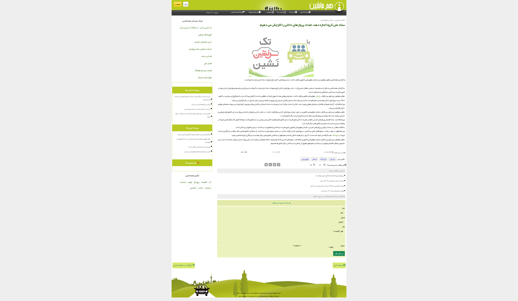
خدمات (183, 182)
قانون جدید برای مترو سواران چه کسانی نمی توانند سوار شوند (192, 115)
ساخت (200, 188)
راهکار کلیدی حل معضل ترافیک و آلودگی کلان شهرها (194, 134)
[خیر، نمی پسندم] (314, 165)
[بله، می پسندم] (324, 165)
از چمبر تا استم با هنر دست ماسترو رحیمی (197, 109)
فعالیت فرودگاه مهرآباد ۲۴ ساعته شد (332, 190)
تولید (190, 182)
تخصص (193, 188)
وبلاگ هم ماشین (236, 12)
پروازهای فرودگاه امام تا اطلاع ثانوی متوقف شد (329, 175)
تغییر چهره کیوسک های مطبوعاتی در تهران (197, 151)
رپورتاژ (196, 182)
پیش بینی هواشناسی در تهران (200, 104)
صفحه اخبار (338, 265)
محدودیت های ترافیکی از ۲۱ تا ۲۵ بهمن (332, 180)
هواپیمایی (305, 159)
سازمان (318, 96)
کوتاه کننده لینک (205, 77)
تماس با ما (280, 12)
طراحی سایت (206, 56)
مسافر (314, 159)
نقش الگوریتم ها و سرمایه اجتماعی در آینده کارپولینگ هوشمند (193, 140)
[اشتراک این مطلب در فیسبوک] (279, 165)
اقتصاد (204, 182)
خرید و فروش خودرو (203, 42)
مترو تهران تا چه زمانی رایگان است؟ (199, 146)
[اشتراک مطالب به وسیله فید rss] (266, 165)
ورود (185, 4)
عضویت (177, 4)
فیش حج (208, 63)
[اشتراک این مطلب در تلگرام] (275, 165)
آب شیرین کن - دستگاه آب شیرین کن (196, 27)
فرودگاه (335, 135)
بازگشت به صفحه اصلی (183, 265)
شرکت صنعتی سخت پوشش (200, 49)
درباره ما (292, 12)
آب (210, 182)
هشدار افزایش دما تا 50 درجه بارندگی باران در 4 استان (327, 186)
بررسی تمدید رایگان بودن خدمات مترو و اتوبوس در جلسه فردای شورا (192, 98)
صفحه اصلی (304, 12)
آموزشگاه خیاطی (205, 35)
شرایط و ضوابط (254, 12)
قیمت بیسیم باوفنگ (203, 70)
